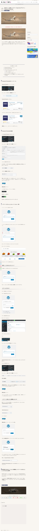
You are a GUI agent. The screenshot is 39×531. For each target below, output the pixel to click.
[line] (34, 0)
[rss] (35, 0)
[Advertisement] (14, 55)
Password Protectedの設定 (8, 68)
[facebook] (32, 0)
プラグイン (8, 10)
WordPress (5, 10)
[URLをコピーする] (24, 497)
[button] (3, 497)
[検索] (37, 0)
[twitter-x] (33, 0)
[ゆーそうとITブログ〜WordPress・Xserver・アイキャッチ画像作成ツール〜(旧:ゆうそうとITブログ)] (6, 2)
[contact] (36, 0)
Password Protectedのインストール (9, 67)
